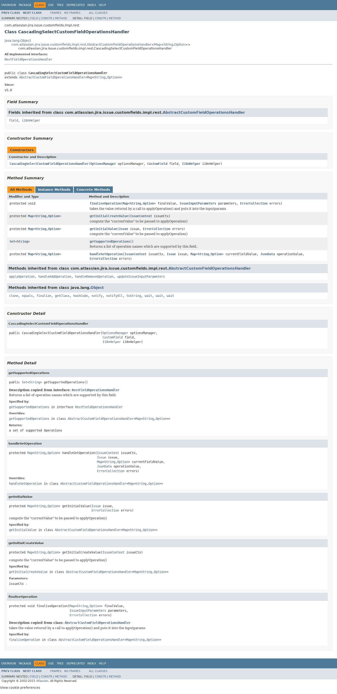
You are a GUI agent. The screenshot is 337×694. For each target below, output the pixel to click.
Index (91, 5)
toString (133, 296)
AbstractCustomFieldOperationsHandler (52, 77)
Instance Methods (54, 189)
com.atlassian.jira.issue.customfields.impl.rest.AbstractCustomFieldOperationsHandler (81, 44)
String (168, 44)
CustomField (157, 164)
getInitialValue (103, 229)
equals (27, 296)
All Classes (98, 12)
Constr (46, 18)
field (13, 120)
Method (61, 18)
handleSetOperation (106, 254)
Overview (8, 5)
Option (179, 44)
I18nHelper (191, 164)
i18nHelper (31, 120)
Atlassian (42, 681)
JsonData (267, 254)
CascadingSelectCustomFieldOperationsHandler (49, 164)
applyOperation (22, 276)
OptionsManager (103, 164)
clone (13, 296)
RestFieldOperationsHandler (28, 59)
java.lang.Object (18, 40)
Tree (60, 5)
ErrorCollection (254, 203)
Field (34, 18)
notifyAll (114, 296)
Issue (123, 229)
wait (148, 296)
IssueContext (141, 216)
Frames (55, 12)
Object (97, 287)
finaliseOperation (105, 203)
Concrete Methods (93, 189)
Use (51, 5)
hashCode (80, 296)
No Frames (72, 12)
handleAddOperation (54, 276)
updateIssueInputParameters (141, 276)
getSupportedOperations (110, 241)
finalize (43, 296)
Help (102, 5)
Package (25, 5)
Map (157, 44)
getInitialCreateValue (109, 216)
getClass (62, 296)
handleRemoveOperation (94, 276)
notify (96, 296)
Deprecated (75, 5)
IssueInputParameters (198, 203)
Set (12, 241)
